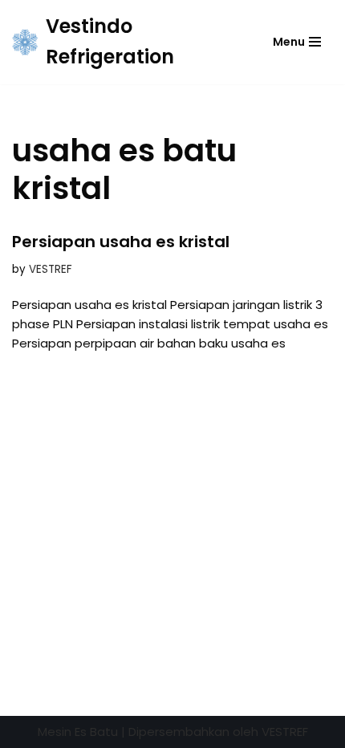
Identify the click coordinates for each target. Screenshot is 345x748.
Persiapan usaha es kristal (120, 241)
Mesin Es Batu (78, 731)
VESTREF (50, 269)
